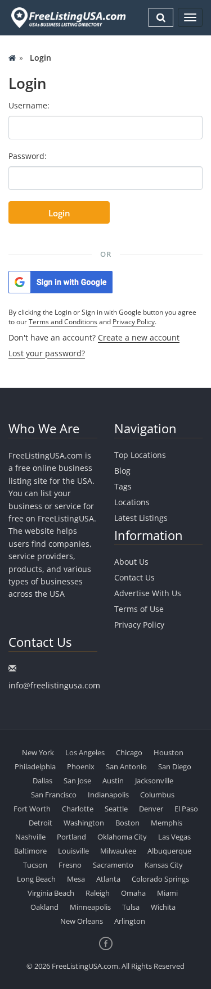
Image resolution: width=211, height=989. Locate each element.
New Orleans (81, 921)
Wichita (163, 907)
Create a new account (138, 337)
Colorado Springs (160, 879)
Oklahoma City (122, 837)
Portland (71, 837)
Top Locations (140, 455)
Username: (29, 105)
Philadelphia (35, 766)
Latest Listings (141, 517)
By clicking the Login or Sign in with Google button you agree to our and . (102, 316)
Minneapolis (90, 907)
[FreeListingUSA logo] (67, 17)
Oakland (44, 907)
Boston (127, 823)
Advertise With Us (147, 593)
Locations (132, 502)
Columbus (157, 795)
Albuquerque (169, 851)
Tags (123, 486)
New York (38, 752)
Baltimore (30, 851)
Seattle (116, 809)
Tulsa (131, 907)
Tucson (35, 865)
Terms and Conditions (63, 321)
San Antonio (126, 766)
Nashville (30, 837)
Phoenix (81, 766)
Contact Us (134, 577)
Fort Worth (32, 809)
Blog (122, 470)
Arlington (129, 921)
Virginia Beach (51, 893)
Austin (113, 780)
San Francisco (54, 795)
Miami (167, 893)
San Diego (174, 766)
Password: (27, 156)
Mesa (76, 879)
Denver (151, 809)
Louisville (73, 851)
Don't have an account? (93, 337)
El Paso (186, 809)
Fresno (70, 865)
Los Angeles (85, 752)
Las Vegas (174, 837)
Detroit (40, 823)
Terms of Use (139, 609)
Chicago (129, 752)
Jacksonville (154, 780)
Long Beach (36, 879)
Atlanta (108, 879)
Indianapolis (108, 795)
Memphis (166, 823)
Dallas (42, 780)
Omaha (133, 893)
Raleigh (98, 893)
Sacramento (113, 865)
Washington (84, 823)
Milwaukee (118, 851)
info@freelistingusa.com (54, 685)
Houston (168, 752)
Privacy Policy (134, 321)
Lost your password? (46, 353)
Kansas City (164, 865)
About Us (131, 561)
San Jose (77, 780)
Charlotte (77, 809)
